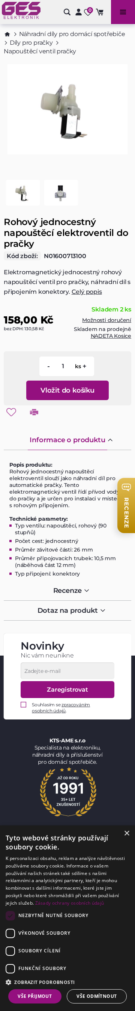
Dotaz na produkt (68, 610)
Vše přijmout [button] (35, 996)
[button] (67, 982)
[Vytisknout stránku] (34, 412)
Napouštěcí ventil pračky (40, 51)
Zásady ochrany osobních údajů (69, 903)
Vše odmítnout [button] (96, 996)
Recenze (67, 590)
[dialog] (67, 918)
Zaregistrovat (67, 689)
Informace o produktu (67, 440)
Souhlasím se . (61, 707)
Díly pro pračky (31, 42)
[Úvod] (7, 34)
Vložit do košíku (67, 390)
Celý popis (87, 291)
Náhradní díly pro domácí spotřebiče (72, 34)
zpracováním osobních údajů (61, 707)
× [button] (126, 833)
